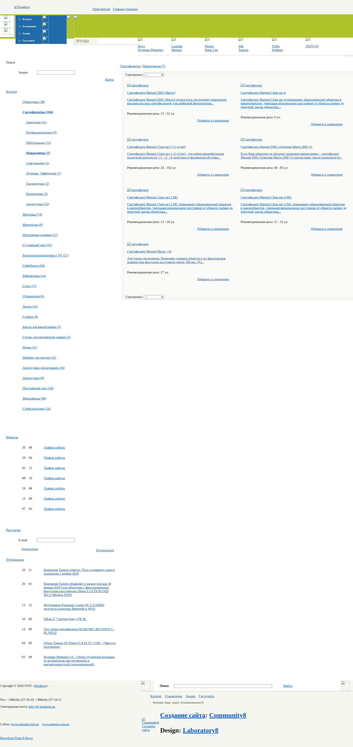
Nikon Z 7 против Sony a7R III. (65, 619)
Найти (109, 79)
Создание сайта (182, 715)
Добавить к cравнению (213, 120)
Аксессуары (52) (37, 204)
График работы (54, 447)
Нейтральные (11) (38, 142)
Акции (24, 33)
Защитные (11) (35, 122)
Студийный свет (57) (37, 245)
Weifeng (277, 50)
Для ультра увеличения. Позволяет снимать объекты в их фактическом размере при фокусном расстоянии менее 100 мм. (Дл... (176, 260)
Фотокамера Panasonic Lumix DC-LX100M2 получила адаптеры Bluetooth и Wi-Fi (74, 606)
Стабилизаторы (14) (36, 408)
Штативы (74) (32, 214)
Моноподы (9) (32, 224)
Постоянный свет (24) (37, 388)
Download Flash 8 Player (16, 738)
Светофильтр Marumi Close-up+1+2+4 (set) (156, 147)
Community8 (227, 715)
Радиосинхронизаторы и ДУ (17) (45, 255)
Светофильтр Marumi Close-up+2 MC (152, 197)
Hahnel (168, 702)
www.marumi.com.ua (25, 724)
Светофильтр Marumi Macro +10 (149, 251)
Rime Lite (211, 50)
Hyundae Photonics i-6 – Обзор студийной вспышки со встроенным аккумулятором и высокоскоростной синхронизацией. (79, 660)
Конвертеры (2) (36, 194)
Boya (141, 46)
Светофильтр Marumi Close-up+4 (263, 92)
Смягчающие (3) (37, 163)
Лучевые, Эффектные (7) (43, 173)
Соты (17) (29, 286)
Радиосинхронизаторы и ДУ (192, 702)
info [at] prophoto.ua (42, 706)
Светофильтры (130, 66)
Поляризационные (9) (41, 132)
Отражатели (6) (33, 296)
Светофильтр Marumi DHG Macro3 (151, 92)
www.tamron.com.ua (55, 724)
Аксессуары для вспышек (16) (43, 368)
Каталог (25, 19)
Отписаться (30, 549)
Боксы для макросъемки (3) (41, 327)
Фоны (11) (29, 347)
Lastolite (176, 46)
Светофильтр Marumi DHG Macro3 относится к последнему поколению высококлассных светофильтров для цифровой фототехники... (177, 101)
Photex (209, 46)
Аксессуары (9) (33, 378)
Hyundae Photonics (150, 50)
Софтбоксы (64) (33, 265)
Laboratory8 (200, 730)
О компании (27, 26)
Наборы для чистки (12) (39, 357)
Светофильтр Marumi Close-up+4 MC (266, 197)
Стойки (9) (30, 316)
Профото (40, 686)
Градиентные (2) (37, 183)
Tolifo (276, 46)
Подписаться (105, 550)
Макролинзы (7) (154, 66)
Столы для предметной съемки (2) (46, 337)
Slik (241, 46)
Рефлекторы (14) (34, 276)
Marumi (176, 50)
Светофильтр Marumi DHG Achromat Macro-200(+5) (276, 147)
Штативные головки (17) (40, 235)
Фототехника (158, 702)
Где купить (27, 40)
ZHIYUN (312, 46)
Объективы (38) (33, 102)
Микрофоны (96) (34, 398)
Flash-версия (101, 9)
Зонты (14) (30, 306)
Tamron (243, 50)
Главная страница (125, 9)
